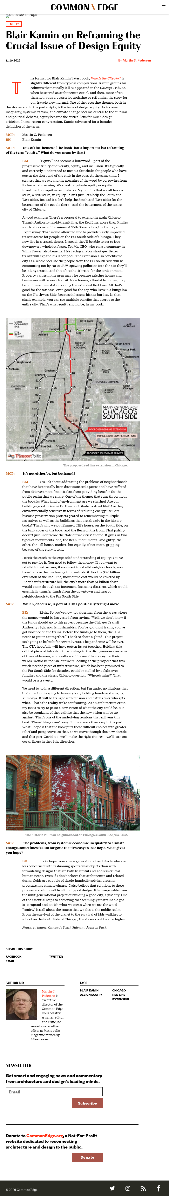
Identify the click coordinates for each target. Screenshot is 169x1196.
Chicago (119, 990)
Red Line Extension (120, 996)
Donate (87, 1157)
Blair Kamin (89, 990)
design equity (91, 994)
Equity (13, 24)
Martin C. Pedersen (137, 60)
